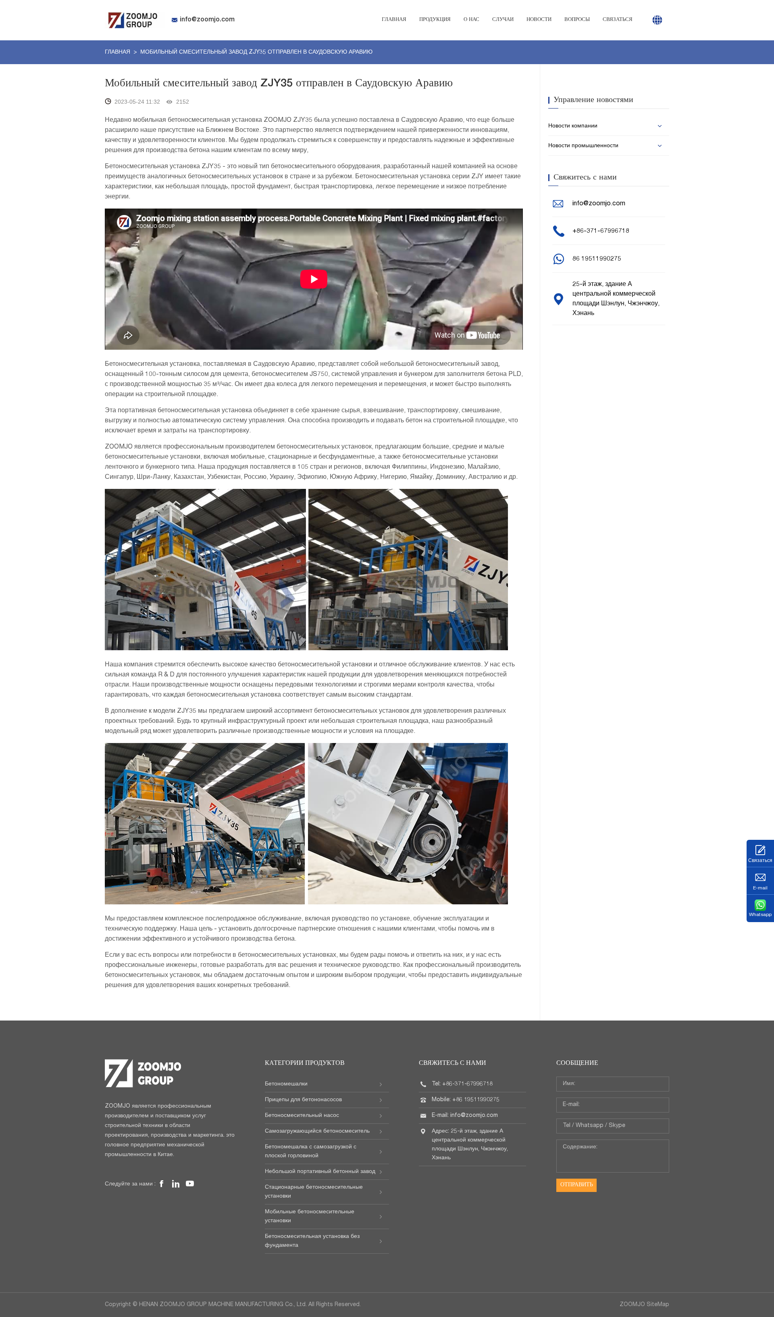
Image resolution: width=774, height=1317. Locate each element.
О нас (471, 20)
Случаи (503, 20)
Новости (538, 20)
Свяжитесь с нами (452, 1063)
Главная (394, 20)
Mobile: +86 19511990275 (465, 1100)
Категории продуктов (305, 1063)
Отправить (576, 1185)
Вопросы (577, 20)
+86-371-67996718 (600, 231)
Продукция (435, 20)
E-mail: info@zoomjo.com (465, 1116)
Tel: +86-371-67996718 (462, 1084)
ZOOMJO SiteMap (644, 1305)
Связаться (618, 20)
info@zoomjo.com (207, 20)
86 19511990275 (596, 259)
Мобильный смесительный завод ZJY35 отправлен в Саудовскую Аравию (256, 52)
